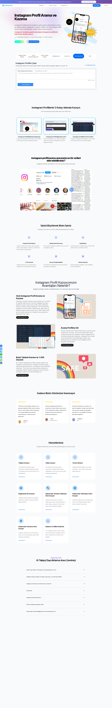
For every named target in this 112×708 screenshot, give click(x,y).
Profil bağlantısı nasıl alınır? (41, 70)
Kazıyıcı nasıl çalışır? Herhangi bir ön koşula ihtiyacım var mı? (41, 570)
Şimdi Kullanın (21, 476)
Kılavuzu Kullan (53, 5)
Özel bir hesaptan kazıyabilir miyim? (35, 604)
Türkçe (106, 5)
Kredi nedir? (29, 590)
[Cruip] (7, 5)
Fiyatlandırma (64, 5)
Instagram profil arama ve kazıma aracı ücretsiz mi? (39, 583)
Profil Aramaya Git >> (22, 317)
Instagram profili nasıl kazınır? (33, 597)
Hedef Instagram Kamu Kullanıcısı (32, 70)
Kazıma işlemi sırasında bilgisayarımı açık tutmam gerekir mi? (41, 611)
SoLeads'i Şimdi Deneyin (89, 1)
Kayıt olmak (19, 41)
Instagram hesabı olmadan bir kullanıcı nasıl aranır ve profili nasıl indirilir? (44, 576)
